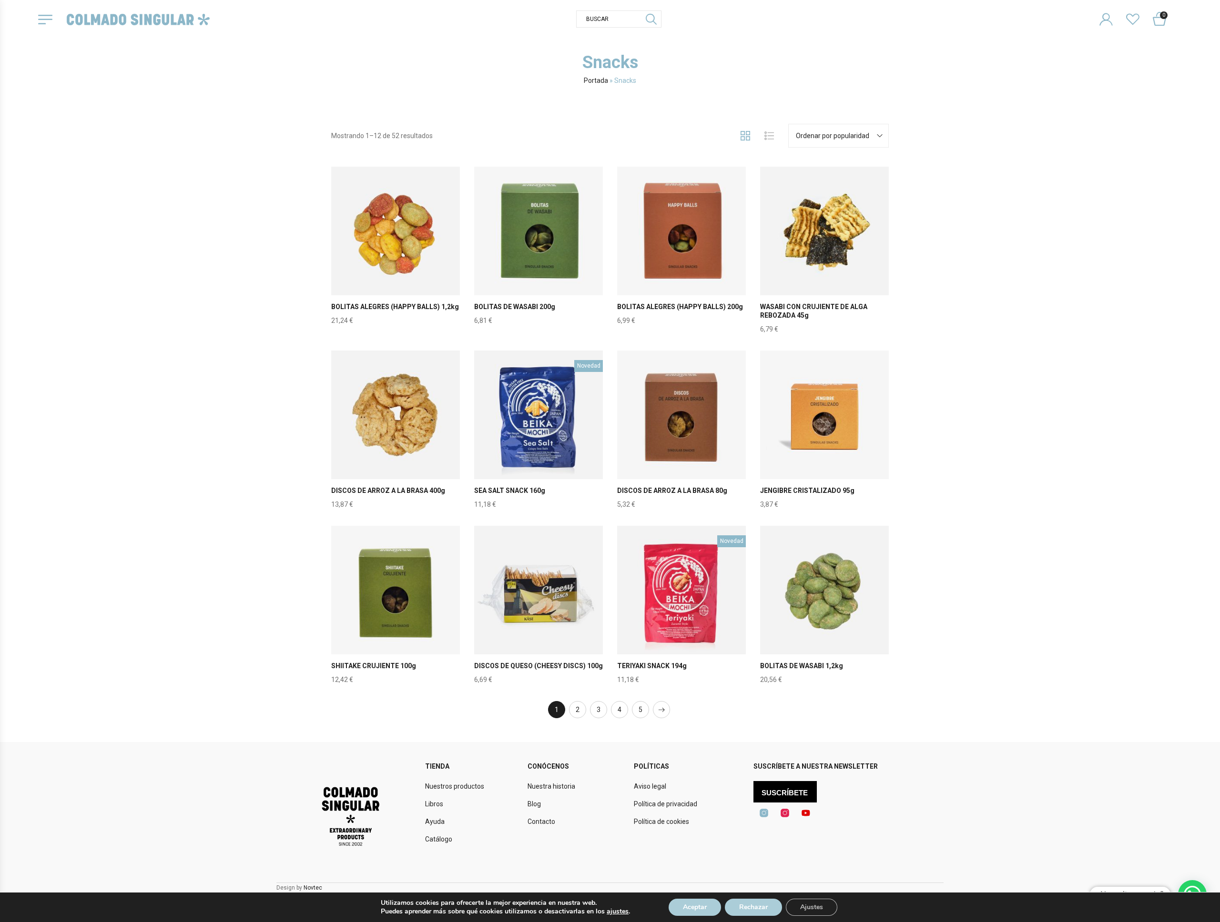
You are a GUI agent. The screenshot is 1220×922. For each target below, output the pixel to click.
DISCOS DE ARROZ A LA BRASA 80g (672, 490)
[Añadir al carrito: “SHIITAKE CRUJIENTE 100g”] (395, 612)
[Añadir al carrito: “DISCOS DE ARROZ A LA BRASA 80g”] (681, 437)
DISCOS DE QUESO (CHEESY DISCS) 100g (538, 666)
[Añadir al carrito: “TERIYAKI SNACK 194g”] (681, 612)
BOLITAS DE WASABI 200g (514, 307)
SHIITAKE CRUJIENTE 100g (373, 666)
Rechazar (753, 907)
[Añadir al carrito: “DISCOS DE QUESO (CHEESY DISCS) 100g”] (538, 612)
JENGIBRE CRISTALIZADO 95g (807, 490)
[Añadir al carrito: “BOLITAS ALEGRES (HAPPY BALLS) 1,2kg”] (395, 253)
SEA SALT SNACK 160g (509, 490)
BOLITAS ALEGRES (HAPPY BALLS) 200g (680, 307)
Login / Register (1112, 11)
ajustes (618, 911)
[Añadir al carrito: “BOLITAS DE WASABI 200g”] (538, 253)
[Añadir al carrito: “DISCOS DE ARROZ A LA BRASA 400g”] (395, 437)
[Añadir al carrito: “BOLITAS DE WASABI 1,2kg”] (824, 612)
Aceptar (695, 907)
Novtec (313, 887)
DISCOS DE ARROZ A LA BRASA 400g (388, 490)
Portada (596, 80)
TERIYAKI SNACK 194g (652, 666)
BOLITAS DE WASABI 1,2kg (801, 666)
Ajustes (811, 907)
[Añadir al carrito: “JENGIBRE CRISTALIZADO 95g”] (824, 437)
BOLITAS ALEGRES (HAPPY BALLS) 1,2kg (395, 307)
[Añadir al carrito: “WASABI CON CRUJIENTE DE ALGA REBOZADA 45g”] (824, 253)
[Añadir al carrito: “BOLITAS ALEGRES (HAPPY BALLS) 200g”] (681, 253)
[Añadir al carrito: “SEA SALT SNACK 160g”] (538, 437)
